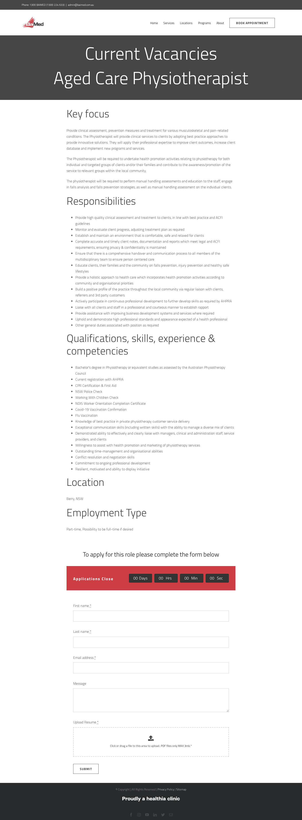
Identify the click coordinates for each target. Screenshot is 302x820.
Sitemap (181, 789)
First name (82, 605)
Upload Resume (86, 722)
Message (79, 683)
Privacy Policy (166, 789)
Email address (84, 657)
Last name (82, 631)
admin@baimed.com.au (81, 5)
